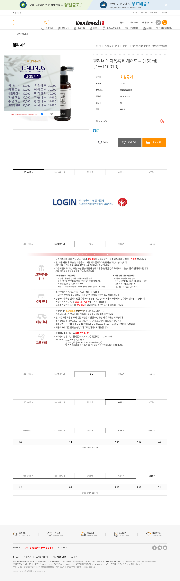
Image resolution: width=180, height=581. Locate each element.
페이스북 (134, 22)
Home (98, 46)
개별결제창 (134, 28)
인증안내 (49, 28)
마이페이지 (153, 12)
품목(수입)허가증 (113, 28)
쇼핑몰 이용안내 (42, 557)
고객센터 (74, 557)
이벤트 (149, 28)
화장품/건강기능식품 (112, 46)
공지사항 (65, 28)
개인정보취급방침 (59, 557)
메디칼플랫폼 (166, 28)
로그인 (135, 12)
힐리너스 (126, 46)
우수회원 (81, 28)
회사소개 (16, 557)
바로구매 (156, 142)
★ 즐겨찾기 (17, 13)
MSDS (96, 28)
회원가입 (144, 12)
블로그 (123, 22)
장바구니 (132, 142)
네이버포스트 (147, 22)
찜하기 (106, 142)
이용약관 (27, 557)
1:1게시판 (163, 12)
